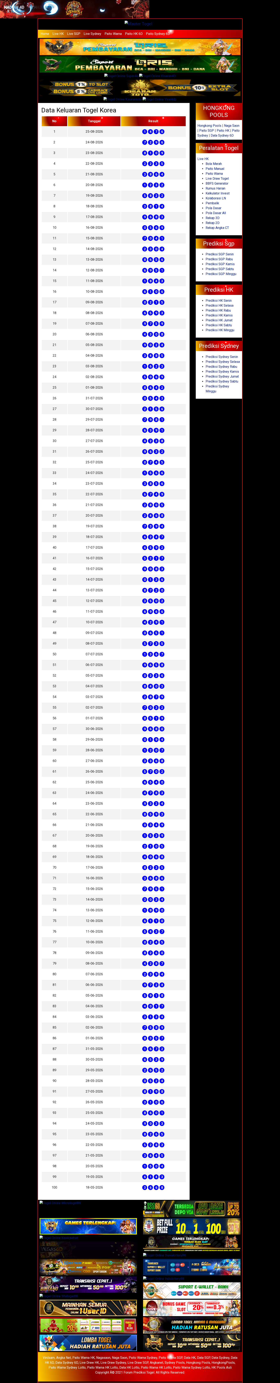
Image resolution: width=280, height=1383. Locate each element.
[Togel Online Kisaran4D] (157, 76)
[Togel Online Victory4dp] (88, 1227)
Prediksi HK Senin (219, 301)
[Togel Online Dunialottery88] (164, 1256)
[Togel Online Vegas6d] (88, 1250)
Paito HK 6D (134, 34)
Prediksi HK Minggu (220, 330)
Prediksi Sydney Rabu (221, 367)
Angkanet (156, 1363)
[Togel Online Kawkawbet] (59, 1238)
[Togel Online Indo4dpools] (88, 1343)
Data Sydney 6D (222, 135)
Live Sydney (92, 34)
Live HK (58, 34)
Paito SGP (206, 130)
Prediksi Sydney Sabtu (222, 381)
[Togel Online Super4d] (121, 76)
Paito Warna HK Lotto (102, 1367)
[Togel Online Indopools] (191, 1308)
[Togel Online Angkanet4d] (191, 1291)
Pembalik (212, 203)
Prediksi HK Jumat (219, 320)
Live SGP (73, 34)
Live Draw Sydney (113, 1363)
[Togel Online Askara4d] (88, 1267)
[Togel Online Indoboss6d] (191, 1209)
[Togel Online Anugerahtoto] (191, 1267)
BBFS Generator (217, 183)
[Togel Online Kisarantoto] (140, 88)
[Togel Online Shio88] (191, 1326)
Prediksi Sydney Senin (222, 357)
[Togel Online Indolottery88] (163, 1279)
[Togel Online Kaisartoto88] (88, 1326)
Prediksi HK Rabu (218, 310)
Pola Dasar (213, 208)
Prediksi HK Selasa (219, 305)
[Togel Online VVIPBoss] (140, 47)
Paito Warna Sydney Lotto (67, 1367)
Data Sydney (220, 1358)
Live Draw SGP (137, 1363)
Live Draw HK (89, 1363)
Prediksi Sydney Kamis (222, 371)
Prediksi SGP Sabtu (220, 269)
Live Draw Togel (217, 178)
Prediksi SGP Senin (220, 254)
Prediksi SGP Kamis (220, 264)
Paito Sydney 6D (158, 34)
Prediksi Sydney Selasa (223, 362)
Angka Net (63, 1358)
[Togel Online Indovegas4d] (191, 1343)
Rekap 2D (213, 223)
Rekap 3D (213, 218)
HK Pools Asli (222, 1367)
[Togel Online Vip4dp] (191, 1244)
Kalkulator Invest (218, 193)
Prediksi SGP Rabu (219, 259)
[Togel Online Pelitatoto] (123, 100)
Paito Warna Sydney (143, 1358)
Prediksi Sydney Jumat (222, 376)
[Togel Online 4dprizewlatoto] (88, 1308)
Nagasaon (103, 1358)
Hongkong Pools (209, 126)
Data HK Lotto (129, 1367)
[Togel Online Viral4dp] (159, 100)
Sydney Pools (175, 1363)
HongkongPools (223, 1363)
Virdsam (49, 1358)
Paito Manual (215, 169)
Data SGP (203, 1358)
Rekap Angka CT (217, 228)
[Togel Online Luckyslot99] (191, 1227)
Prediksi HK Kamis (219, 315)
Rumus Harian (215, 188)
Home (45, 34)
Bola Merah (214, 164)
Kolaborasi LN (216, 198)
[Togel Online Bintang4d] (88, 1285)
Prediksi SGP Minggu (221, 274)
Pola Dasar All (216, 213)
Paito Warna (113, 34)
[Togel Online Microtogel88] (60, 1203)
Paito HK (223, 130)
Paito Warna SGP (170, 1358)
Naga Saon (231, 126)
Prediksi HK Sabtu (219, 325)
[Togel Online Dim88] (140, 65)
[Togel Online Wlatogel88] (59, 1296)
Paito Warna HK (83, 1358)
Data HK (190, 1358)
